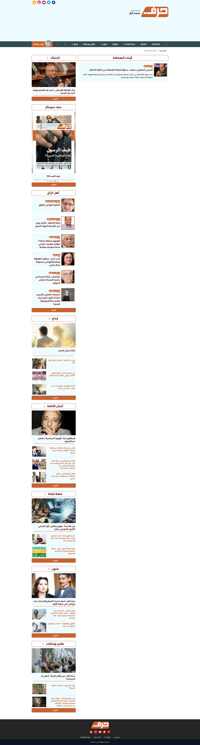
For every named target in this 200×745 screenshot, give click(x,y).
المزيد (55, 99)
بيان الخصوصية (85, 737)
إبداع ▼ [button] (74, 44)
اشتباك (143, 44)
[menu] (65, 44)
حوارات (115, 44)
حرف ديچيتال (39, 44)
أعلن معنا (97, 737)
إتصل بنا (107, 737)
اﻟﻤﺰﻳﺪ (53, 310)
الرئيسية (162, 51)
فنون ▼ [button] (103, 44)
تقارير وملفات (89, 44)
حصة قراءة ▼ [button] (129, 44)
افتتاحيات (156, 44)
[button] (57, 181)
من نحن (117, 737)
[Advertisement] (74, 23)
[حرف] (154, 12)
